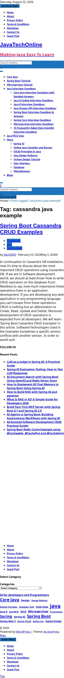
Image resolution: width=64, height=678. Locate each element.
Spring (6, 616)
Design (25, 600)
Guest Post (13, 36)
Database (19, 167)
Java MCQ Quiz (15, 136)
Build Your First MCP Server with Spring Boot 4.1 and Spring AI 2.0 (33, 409)
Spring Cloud (24, 621)
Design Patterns (39, 600)
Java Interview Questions (21, 89)
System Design (53, 621)
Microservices (38, 611)
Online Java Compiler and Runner (33, 147)
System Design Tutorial (27, 159)
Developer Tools (26, 607)
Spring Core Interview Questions (32, 120)
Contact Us (13, 32)
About (10, 16)
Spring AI (19, 144)
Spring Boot (14, 248)
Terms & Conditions (18, 24)
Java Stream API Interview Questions (35, 108)
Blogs (10, 175)
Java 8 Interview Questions (29, 104)
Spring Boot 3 (8, 621)
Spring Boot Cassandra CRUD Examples (30, 229)
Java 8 (3, 611)
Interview (42, 606)
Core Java (12, 77)
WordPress (23, 632)
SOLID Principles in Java (27, 151)
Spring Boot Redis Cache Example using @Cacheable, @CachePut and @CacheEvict (35, 431)
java (9, 244)
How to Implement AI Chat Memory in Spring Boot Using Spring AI (33, 386)
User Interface (22, 163)
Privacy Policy (15, 20)
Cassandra (13, 241)
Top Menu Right (9, 6)
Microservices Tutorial (19, 85)
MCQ (23, 611)
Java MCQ (14, 611)
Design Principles (8, 607)
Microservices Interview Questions (33, 124)
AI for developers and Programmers (24, 595)
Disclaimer (13, 28)
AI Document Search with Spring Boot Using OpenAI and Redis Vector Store (32, 378)
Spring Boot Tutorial (18, 81)
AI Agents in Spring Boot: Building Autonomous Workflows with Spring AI (33, 416)
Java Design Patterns (25, 155)
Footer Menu (8, 639)
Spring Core (38, 621)
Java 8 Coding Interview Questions (33, 100)
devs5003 (10, 255)
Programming (56, 612)
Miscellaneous (22, 171)
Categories (7, 584)
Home (10, 12)
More (10, 140)
